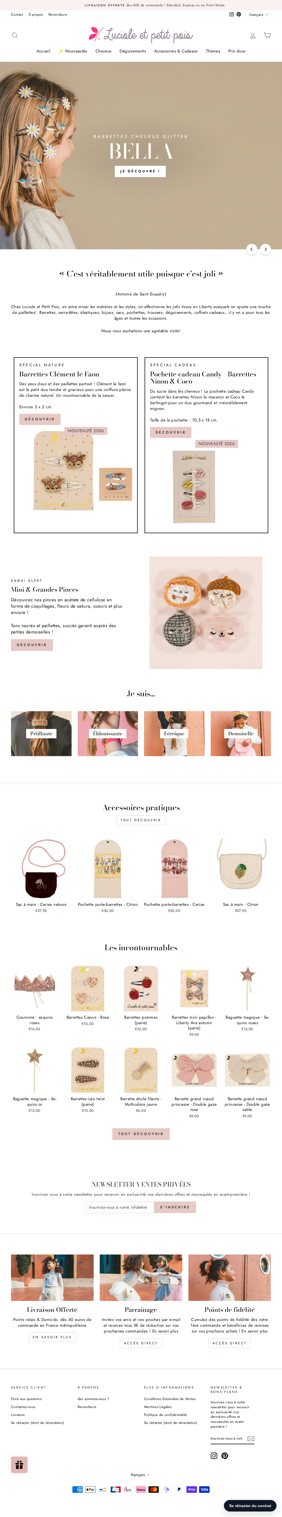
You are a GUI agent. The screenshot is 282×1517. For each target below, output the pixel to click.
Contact (17, 14)
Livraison (18, 1414)
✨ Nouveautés (72, 51)
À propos (36, 14)
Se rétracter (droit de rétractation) (37, 1422)
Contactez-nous (23, 1406)
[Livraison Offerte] (52, 1278)
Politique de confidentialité (165, 1414)
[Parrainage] (141, 1278)
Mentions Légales (158, 1406)
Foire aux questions (26, 1398)
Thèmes (213, 51)
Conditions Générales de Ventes (170, 1398)
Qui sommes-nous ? (93, 1398)
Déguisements (133, 51)
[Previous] (251, 249)
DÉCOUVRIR (171, 432)
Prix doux (236, 51)
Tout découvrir (141, 820)
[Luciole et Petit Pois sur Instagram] (214, 1455)
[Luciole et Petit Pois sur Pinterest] (224, 1455)
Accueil (43, 51)
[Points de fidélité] (229, 1278)
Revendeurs (57, 14)
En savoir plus (52, 1337)
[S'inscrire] (250, 1438)
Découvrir (40, 419)
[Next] (265, 249)
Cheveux (104, 51)
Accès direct (141, 1343)
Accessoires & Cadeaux (176, 51)
